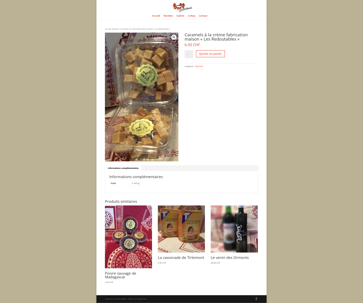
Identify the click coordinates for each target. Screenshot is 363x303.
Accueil (156, 16)
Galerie (180, 16)
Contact (203, 16)
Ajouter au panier (210, 54)
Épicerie (115, 29)
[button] (173, 37)
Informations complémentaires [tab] (123, 168)
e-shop (191, 16)
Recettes (168, 16)
